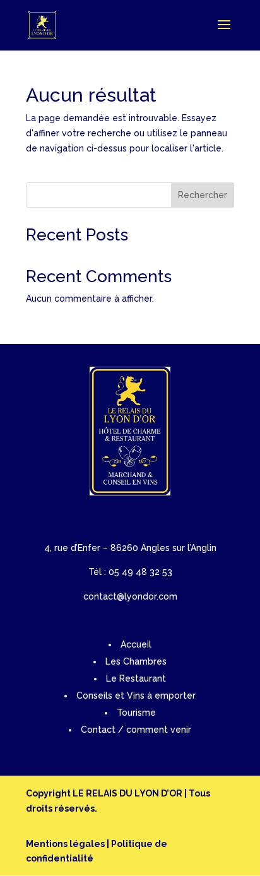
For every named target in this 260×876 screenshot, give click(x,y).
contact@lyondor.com (130, 596)
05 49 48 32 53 (140, 572)
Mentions (47, 844)
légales (86, 844)
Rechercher (202, 195)
